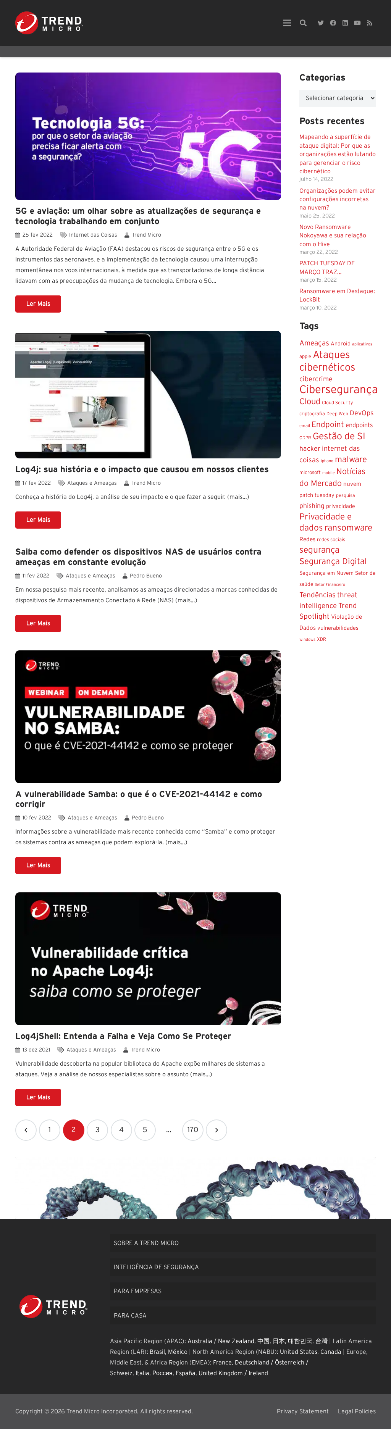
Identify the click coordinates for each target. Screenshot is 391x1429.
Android (341, 344)
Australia (199, 1341)
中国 (263, 1341)
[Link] (49, 22)
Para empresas (138, 1291)
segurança (319, 550)
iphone (327, 461)
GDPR (305, 438)
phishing (312, 506)
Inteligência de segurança (156, 1267)
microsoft (310, 472)
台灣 (321, 1341)
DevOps (361, 413)
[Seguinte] (216, 1130)
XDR (321, 639)
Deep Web (337, 413)
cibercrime (316, 379)
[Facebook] (333, 23)
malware (351, 459)
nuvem (352, 484)
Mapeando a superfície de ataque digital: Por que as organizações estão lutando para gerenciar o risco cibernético (337, 154)
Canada (330, 1352)
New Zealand (236, 1341)
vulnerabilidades (338, 628)
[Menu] (287, 22)
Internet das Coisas (93, 235)
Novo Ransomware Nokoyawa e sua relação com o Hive (332, 235)
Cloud (309, 402)
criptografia (312, 413)
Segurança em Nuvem (326, 573)
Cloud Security (337, 402)
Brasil (157, 1352)
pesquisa (345, 495)
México (177, 1352)
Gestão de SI (339, 436)
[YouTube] (357, 23)
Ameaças (314, 343)
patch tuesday (316, 495)
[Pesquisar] (303, 23)
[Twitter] (321, 23)
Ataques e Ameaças (92, 483)
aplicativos (362, 344)
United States (298, 1352)
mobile (328, 473)
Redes (307, 539)
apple (305, 356)
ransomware (348, 528)
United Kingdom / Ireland (233, 1373)
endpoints (359, 425)
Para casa (130, 1316)
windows (307, 639)
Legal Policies (357, 1411)
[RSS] (370, 23)
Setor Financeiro (330, 584)
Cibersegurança (338, 389)
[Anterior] (26, 1130)
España (186, 1373)
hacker (309, 448)
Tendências (317, 595)
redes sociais (331, 539)
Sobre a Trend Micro (146, 1243)
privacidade (340, 506)
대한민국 (300, 1341)
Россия (162, 1373)
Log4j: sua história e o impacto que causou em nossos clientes (142, 469)
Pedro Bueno (146, 576)
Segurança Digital (333, 561)
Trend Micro (146, 235)
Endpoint (328, 425)
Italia (142, 1373)
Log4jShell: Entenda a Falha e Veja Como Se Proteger (123, 1036)
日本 (279, 1341)
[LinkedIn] (345, 23)
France (222, 1363)
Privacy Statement (303, 1411)
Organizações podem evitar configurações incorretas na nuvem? (337, 199)
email (304, 426)
